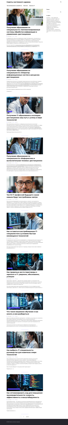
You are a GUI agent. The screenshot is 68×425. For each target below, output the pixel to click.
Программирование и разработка (14, 5)
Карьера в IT (32, 5)
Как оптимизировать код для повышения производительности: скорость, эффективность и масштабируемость (24, 395)
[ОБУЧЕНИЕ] (25, 24)
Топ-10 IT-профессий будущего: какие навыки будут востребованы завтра (23, 196)
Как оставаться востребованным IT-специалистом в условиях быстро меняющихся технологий (22, 233)
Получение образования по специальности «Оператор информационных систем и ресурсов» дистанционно (23, 73)
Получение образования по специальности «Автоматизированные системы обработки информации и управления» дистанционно (23, 30)
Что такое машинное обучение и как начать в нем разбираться (22, 313)
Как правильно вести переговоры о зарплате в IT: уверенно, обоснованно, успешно (23, 274)
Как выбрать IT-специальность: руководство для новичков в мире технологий (21, 352)
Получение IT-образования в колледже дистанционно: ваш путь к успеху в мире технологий (24, 117)
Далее (27, 416)
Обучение (25, 5)
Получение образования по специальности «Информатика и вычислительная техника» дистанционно (24, 158)
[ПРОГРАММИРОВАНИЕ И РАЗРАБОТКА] (25, 309)
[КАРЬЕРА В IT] (25, 192)
